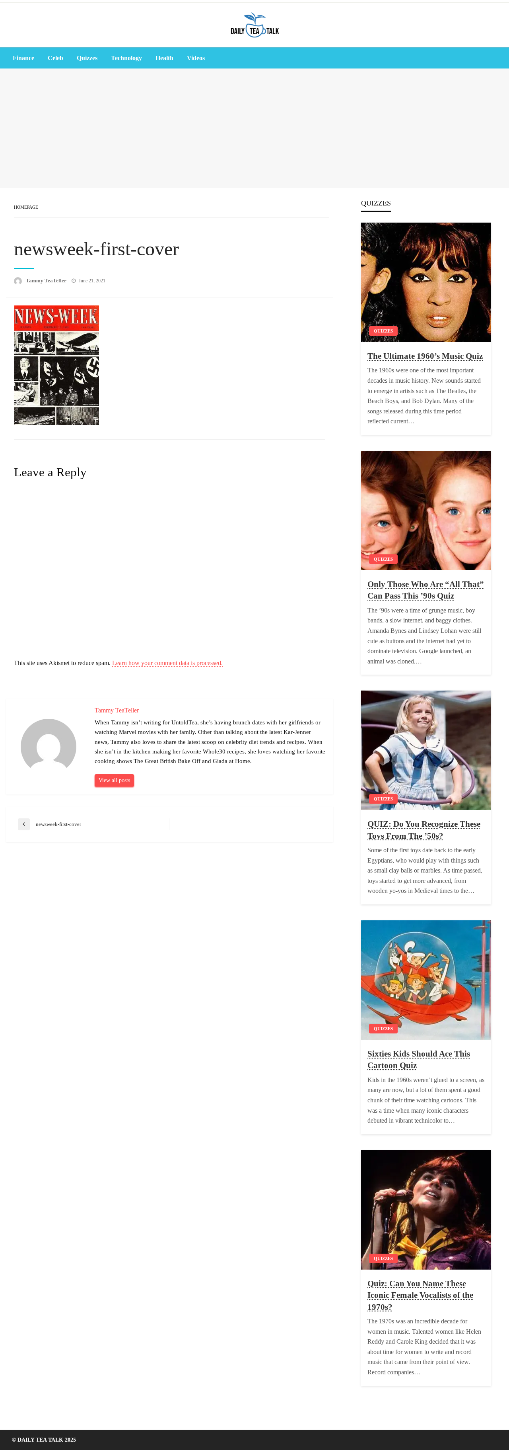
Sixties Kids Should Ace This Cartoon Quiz (418, 1059)
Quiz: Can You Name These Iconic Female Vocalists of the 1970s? (420, 1295)
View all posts (114, 780)
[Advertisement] (254, 128)
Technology (126, 58)
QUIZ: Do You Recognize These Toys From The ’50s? (423, 829)
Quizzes (87, 58)
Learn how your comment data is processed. (167, 662)
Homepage (26, 207)
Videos (196, 58)
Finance (23, 58)
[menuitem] (23, 58)
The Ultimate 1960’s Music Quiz (425, 356)
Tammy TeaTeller (47, 281)
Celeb (55, 58)
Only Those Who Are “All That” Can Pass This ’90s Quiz (425, 590)
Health (164, 58)
